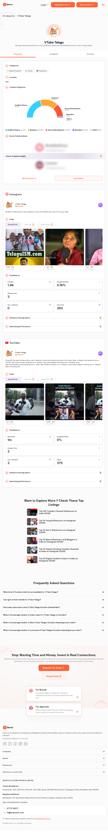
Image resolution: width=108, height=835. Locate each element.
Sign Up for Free (61, 5)
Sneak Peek (52, 676)
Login (43, 4)
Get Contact (78, 178)
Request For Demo (52, 667)
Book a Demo (85, 5)
